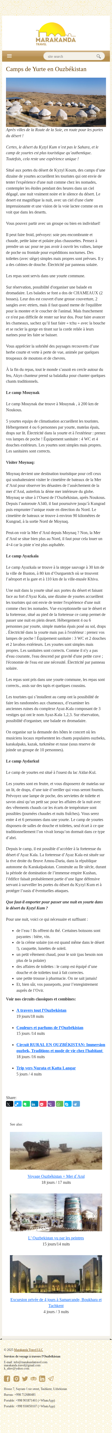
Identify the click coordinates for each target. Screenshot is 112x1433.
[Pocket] (43, 1104)
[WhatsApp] (59, 1104)
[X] (9, 1104)
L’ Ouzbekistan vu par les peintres (56, 1238)
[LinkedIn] (34, 1104)
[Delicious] (18, 1104)
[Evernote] (26, 1104)
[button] (9, 56)
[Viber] (51, 1104)
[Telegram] (76, 1104)
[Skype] (68, 1104)
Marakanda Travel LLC (28, 1350)
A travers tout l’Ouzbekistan (41, 1010)
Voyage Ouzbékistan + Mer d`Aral (56, 1176)
